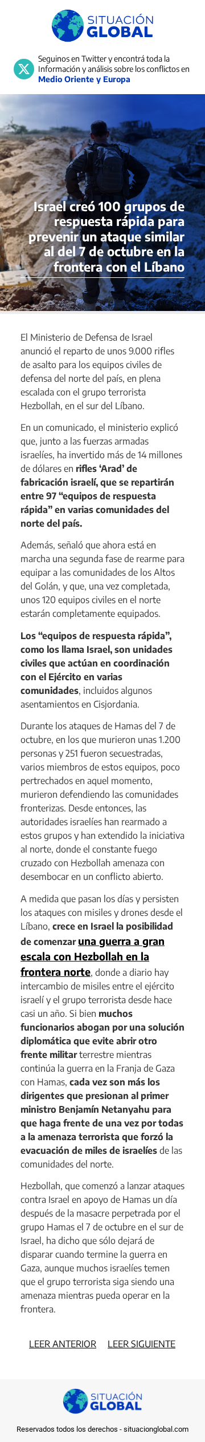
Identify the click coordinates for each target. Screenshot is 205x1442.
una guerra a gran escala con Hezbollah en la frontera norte (92, 956)
